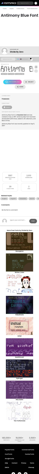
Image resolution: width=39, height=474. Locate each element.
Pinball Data (19, 315)
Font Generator (32, 8)
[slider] (20, 59)
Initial (19, 336)
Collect (31, 82)
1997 (10, 175)
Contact (14, 463)
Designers (32, 440)
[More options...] (36, 71)
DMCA (7, 467)
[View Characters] (36, 67)
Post (33, 221)
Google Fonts (9, 458)
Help (6, 463)
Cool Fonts (8, 454)
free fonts (6, 440)
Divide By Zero (16, 52)
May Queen (19, 399)
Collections (20, 8)
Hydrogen (19, 378)
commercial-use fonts (19, 440)
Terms (32, 463)
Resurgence (19, 251)
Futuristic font (22, 115)
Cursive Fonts (29, 454)
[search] (25, 3)
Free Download (14, 82)
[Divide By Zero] (5, 50)
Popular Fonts (9, 450)
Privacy (23, 463)
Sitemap (31, 467)
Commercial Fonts (28, 450)
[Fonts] (9, 3)
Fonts (5, 8)
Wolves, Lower (19, 272)
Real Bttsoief (19, 357)
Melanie (19, 294)
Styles (12, 8)
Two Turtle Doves (19, 421)
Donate (8, 107)
